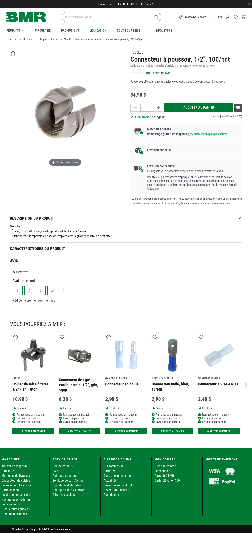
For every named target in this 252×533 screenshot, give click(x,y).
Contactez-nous (63, 466)
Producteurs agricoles (16, 509)
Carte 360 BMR (164, 476)
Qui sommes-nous (115, 466)
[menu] (126, 30)
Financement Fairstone (16, 485)
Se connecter (163, 471)
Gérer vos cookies (64, 495)
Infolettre (163, 30)
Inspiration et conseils (16, 495)
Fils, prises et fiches (48, 39)
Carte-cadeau (10, 490)
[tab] (126, 218)
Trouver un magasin (14, 466)
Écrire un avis (161, 73)
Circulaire (43, 30)
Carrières (109, 471)
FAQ (55, 471)
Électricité (28, 39)
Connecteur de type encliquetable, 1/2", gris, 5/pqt (78, 384)
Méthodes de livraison (16, 476)
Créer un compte (165, 466)
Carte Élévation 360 (167, 480)
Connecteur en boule (122, 384)
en (220, 17)
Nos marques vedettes (16, 499)
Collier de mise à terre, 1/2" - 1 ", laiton (30, 386)
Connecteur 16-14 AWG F (218, 384)
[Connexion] (228, 17)
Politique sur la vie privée (69, 490)
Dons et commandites (117, 476)
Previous (7, 385)
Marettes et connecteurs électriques (82, 39)
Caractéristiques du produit (37, 248)
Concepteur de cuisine (16, 480)
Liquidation (97, 30)
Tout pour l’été (128, 30)
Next (245, 385)
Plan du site (111, 495)
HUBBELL (136, 52)
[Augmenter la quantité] (158, 108)
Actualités (110, 480)
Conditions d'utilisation (67, 485)
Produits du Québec (14, 514)
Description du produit (32, 218)
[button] (18, 290)
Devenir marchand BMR (119, 485)
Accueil (14, 39)
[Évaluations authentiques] (21, 272)
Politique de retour (65, 476)
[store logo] (26, 17)
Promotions (70, 30)
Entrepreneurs (11, 504)
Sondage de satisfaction (68, 480)
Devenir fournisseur (116, 490)
